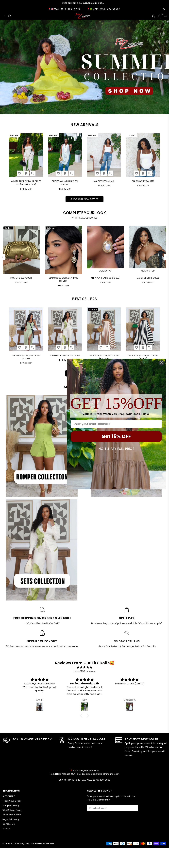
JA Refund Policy (11, 814)
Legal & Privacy (10, 819)
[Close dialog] (161, 363)
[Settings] (164, 15)
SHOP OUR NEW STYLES (84, 199)
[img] (84, 667)
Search (6, 828)
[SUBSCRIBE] (134, 808)
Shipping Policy (10, 805)
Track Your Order (11, 800)
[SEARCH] (10, 15)
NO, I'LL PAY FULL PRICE (116, 448)
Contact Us (8, 823)
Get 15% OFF (116, 436)
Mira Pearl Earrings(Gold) (21, 277)
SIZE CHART (8, 796)
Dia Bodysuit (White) (143, 181)
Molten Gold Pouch (147, 277)
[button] (82, 715)
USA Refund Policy (12, 810)
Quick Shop (21, 270)
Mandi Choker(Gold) (63, 277)
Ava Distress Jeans (104, 181)
